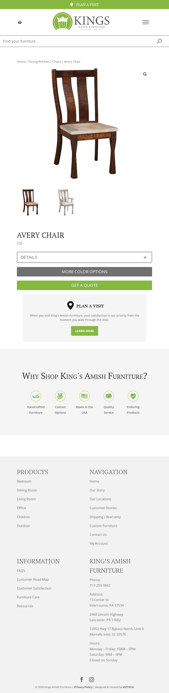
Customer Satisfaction (34, 588)
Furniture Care (28, 597)
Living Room (26, 499)
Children (23, 517)
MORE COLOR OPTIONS (84, 271)
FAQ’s (21, 570)
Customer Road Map (33, 579)
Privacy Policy (83, 687)
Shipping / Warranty (105, 517)
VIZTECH (128, 687)
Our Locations (100, 499)
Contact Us (98, 534)
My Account (99, 543)
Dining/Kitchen (38, 61)
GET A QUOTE (84, 285)
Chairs (56, 61)
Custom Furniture (103, 526)
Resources (25, 606)
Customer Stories (103, 508)
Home (21, 61)
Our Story (97, 490)
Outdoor (23, 526)
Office (21, 508)
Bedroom (24, 481)
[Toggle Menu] (145, 22)
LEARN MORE (84, 331)
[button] (145, 74)
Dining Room (27, 490)
